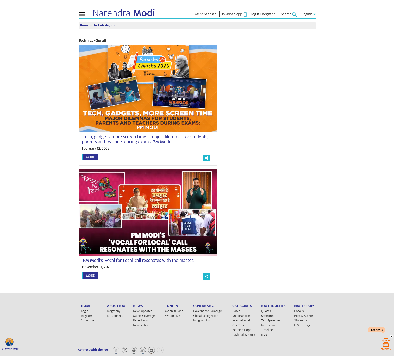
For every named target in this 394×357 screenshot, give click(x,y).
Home (84, 25)
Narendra (124, 13)
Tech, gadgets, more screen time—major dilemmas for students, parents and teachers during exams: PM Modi (145, 139)
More (90, 157)
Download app (12, 349)
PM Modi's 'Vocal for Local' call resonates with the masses (138, 260)
